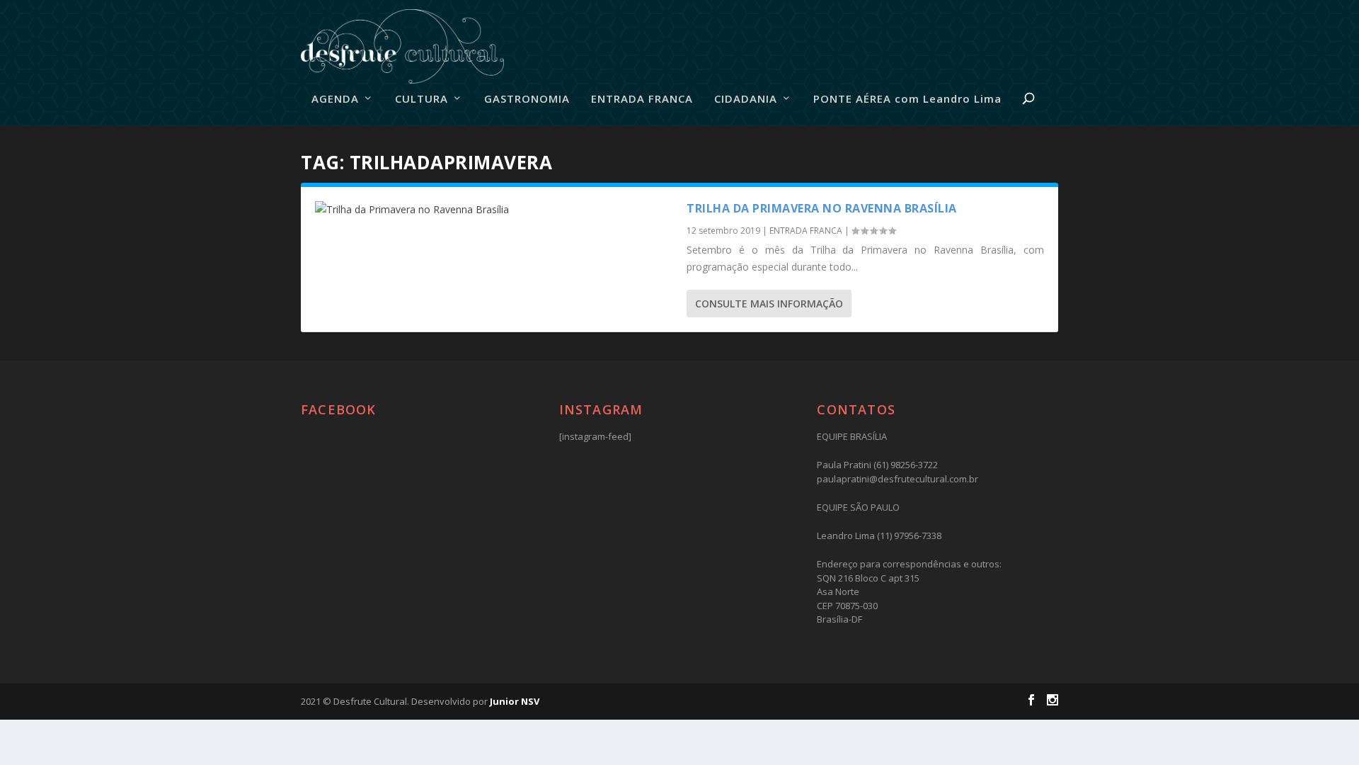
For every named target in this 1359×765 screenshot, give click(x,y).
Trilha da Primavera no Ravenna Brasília (822, 208)
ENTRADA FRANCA (642, 99)
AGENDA (335, 99)
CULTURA (421, 99)
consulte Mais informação (769, 303)
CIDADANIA (745, 99)
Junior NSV (514, 701)
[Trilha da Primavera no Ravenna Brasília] (493, 209)
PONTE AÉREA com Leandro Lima (907, 99)
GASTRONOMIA (527, 99)
